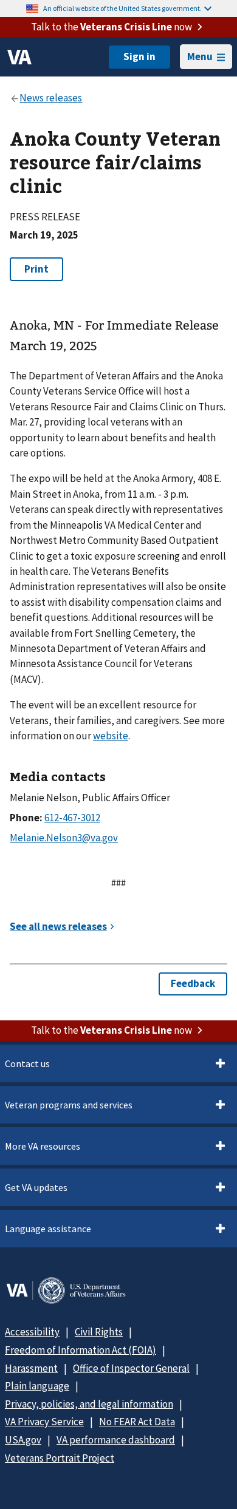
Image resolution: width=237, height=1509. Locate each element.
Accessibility (32, 1331)
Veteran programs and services (68, 1105)
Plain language (37, 1385)
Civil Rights (99, 1331)
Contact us (27, 1063)
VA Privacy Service (44, 1421)
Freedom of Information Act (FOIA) (80, 1350)
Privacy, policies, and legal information (89, 1404)
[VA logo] (19, 57)
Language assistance (48, 1228)
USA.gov (23, 1439)
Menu (200, 56)
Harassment (31, 1368)
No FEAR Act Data (137, 1421)
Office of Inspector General (131, 1368)
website (110, 735)
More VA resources (42, 1146)
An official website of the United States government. (122, 8)
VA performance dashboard (116, 1439)
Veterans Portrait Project (59, 1458)
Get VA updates (36, 1187)
